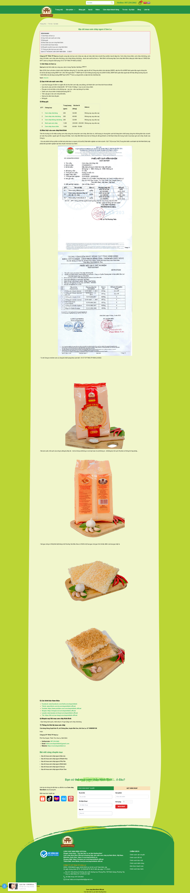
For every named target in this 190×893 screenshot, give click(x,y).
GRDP (126, 70)
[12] (70, 74)
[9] (84, 66)
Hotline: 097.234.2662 (126, 2)
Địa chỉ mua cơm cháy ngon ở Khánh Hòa (54, 759)
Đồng (90, 72)
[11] (75, 72)
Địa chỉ (81, 809)
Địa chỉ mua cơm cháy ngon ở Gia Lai (53, 767)
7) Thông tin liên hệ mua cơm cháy (51, 49)
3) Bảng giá (44, 40)
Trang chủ (43, 24)
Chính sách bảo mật (136, 860)
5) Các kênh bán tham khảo (49, 45)
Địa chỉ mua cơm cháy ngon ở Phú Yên (53, 761)
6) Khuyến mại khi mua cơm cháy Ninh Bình (54, 47)
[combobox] (132, 797)
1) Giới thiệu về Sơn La (47, 36)
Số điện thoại (83, 801)
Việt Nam (79, 67)
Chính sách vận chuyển (137, 855)
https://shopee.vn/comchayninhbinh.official (88, 859)
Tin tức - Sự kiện (53, 24)
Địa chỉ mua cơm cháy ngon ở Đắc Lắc (53, 756)
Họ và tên (82, 793)
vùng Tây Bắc (72, 67)
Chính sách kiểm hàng (137, 863)
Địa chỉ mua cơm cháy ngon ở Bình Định (53, 764)
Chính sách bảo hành (136, 869)
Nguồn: (44, 77)
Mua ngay (121, 806)
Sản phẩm (118, 793)
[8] (82, 66)
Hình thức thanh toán (136, 866)
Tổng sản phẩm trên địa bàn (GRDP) (104, 70)
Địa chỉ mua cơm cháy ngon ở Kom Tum (53, 769)
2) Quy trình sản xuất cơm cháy (50, 38)
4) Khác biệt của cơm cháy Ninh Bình (52, 42)
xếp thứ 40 (87, 70)
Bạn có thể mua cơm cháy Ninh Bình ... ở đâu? (56, 51)
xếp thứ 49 (118, 70)
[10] (85, 66)
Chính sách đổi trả (136, 857)
